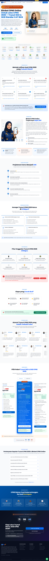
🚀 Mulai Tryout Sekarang (6, 32)
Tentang (13, 2)
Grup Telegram (3, 555)
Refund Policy (31, 549)
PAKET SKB (28, 378)
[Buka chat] (47, 559)
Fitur (15, 2)
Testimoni (24, 2)
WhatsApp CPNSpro (42, 548)
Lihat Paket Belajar (17, 32)
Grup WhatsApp (8, 555)
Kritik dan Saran (42, 549)
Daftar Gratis (45, 2)
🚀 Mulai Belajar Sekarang (40, 106)
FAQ (40, 545)
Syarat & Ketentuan (32, 546)
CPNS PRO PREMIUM (22, 546)
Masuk (40, 2)
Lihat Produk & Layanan (29, 2)
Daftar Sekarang (8, 412)
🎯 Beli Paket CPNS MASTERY (40, 426)
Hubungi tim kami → (31, 482)
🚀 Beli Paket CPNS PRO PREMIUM (24, 426)
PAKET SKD (21, 378)
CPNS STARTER (21, 545)
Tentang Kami (31, 545)
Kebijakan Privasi (32, 548)
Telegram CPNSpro (42, 546)
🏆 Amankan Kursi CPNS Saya (40, 312)
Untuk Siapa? (19, 2)
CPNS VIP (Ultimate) (22, 549)
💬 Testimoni (10, 51)
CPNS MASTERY (21, 548)
